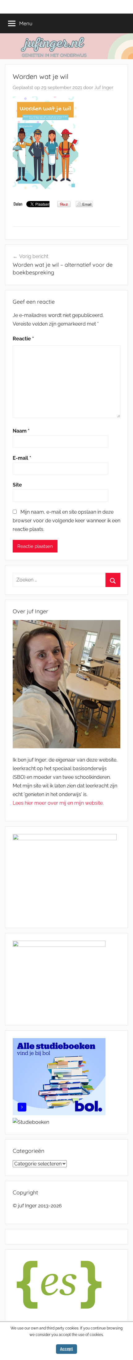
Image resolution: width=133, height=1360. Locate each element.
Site (17, 485)
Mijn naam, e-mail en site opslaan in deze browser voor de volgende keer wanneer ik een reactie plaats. (66, 520)
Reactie (23, 339)
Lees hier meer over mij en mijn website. (58, 803)
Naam (21, 431)
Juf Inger (103, 87)
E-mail (22, 458)
